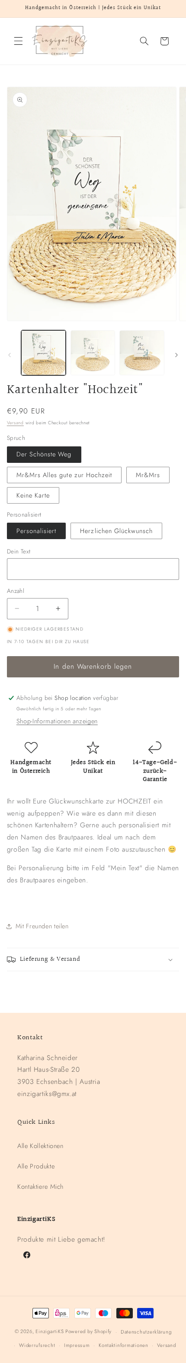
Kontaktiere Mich (40, 1186)
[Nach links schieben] (9, 354)
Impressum (77, 1345)
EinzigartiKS (49, 1331)
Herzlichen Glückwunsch (116, 531)
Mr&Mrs (148, 475)
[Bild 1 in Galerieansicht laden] (43, 352)
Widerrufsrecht (37, 1345)
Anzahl (16, 590)
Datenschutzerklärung (146, 1331)
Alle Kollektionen (40, 1146)
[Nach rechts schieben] (176, 354)
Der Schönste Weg (44, 454)
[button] (18, 41)
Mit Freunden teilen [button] (42, 926)
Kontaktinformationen (123, 1345)
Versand (15, 423)
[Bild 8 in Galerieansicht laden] (141, 352)
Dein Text (19, 551)
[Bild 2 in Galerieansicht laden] (93, 352)
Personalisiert (36, 531)
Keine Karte (33, 495)
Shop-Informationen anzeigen (57, 721)
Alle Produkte (36, 1166)
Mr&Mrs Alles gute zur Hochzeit (64, 475)
